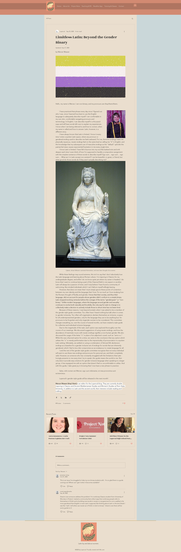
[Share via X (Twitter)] (61, 397)
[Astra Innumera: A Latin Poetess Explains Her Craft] (60, 425)
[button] (135, 5)
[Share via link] (70, 397)
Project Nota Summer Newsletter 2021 (87, 437)
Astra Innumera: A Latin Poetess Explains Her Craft (59, 437)
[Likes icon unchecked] (61, 486)
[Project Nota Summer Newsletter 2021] (90, 425)
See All (133, 414)
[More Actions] (124, 476)
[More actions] (124, 31)
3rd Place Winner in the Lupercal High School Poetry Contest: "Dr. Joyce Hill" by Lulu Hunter (121, 437)
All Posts (48, 18)
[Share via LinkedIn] (66, 397)
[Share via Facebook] (56, 397)
